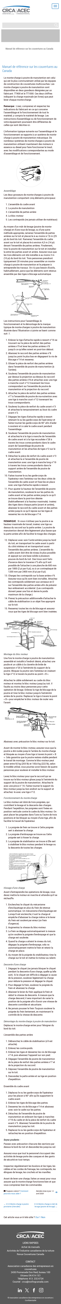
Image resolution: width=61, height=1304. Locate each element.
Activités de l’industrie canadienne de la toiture (30, 1250)
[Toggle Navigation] (55, 6)
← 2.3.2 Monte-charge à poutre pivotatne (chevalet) (16, 1205)
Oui (38, 1217)
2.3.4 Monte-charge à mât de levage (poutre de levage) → (45, 1205)
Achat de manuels (30, 1247)
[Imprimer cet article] (56, 1192)
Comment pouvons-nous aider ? (16, 1192)
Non (43, 1217)
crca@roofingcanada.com (35, 1281)
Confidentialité (30, 1300)
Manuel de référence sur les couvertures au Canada (29, 48)
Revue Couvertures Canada (30, 1254)
